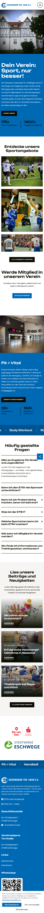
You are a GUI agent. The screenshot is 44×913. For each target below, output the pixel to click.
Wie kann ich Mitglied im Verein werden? (21, 535)
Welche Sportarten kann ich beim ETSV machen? (19, 522)
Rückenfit (30, 430)
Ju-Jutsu (34, 764)
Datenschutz (7, 861)
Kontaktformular (12, 825)
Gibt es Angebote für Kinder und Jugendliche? (19, 461)
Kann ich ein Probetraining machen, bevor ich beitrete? (19, 501)
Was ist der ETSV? (13, 512)
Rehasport (8, 390)
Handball (12, 764)
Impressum (6, 865)
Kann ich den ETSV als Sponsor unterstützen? (21, 489)
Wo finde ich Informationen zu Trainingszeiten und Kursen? (21, 547)
